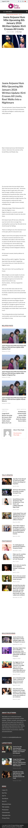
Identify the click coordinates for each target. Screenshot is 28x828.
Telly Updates (5, 807)
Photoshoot (5, 809)
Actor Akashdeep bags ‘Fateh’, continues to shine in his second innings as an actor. (19, 680)
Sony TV (4, 801)
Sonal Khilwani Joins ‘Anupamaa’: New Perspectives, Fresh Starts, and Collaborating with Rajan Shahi (18, 503)
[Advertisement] (14, 65)
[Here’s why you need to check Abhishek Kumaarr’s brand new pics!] (7, 565)
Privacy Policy (5, 818)
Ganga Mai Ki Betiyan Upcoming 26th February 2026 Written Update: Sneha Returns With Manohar (19, 762)
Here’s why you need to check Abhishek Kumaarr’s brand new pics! (19, 567)
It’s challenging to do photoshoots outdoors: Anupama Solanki (19, 546)
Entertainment (6, 812)
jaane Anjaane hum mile (12, 14)
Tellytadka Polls (6, 815)
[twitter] (23, 1)
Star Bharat (5, 798)
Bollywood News (6, 804)
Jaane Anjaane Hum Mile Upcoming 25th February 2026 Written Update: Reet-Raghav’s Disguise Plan (14, 373)
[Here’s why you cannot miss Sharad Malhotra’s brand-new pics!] (7, 576)
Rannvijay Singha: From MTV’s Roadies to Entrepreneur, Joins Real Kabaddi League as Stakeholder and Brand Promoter (19, 652)
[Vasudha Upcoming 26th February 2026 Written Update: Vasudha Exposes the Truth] (7, 772)
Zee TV (20, 14)
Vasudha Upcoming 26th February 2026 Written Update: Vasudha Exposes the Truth (18, 775)
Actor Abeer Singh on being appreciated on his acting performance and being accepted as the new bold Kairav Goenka (19, 529)
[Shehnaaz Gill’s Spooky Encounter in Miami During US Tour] (7, 490)
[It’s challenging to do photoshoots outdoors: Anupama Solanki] (7, 545)
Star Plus (4, 793)
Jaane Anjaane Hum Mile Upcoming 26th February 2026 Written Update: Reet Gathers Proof (14, 347)
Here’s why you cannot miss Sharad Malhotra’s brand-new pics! (19, 577)
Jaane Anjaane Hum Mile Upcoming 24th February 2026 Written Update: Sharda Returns (14, 399)
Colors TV (4, 790)
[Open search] (27, 12)
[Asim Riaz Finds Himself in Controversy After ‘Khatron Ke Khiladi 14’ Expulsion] (7, 479)
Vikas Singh (19, 31)
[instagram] (21, 1)
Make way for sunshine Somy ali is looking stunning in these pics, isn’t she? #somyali (19, 556)
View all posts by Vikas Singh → (17, 434)
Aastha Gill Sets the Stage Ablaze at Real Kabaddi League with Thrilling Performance (19, 639)
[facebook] (19, 1)
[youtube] (25, 1)
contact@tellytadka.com (14, 737)
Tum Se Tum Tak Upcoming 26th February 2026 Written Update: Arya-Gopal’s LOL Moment (19, 750)
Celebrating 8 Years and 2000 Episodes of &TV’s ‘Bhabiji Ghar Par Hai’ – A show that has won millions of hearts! (19, 516)
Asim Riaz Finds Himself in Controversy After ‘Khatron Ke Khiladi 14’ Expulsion (19, 481)
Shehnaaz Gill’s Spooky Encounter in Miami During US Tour (19, 491)
